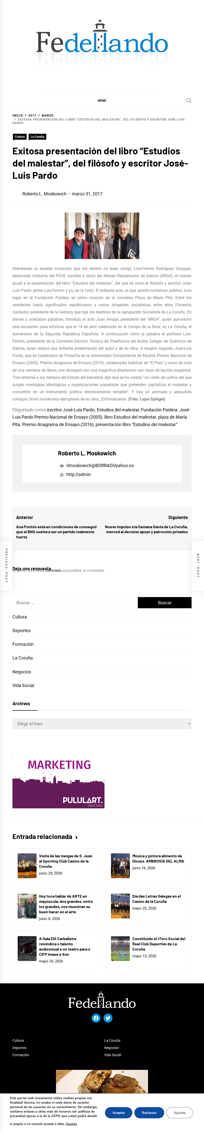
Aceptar (118, 1112)
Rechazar (149, 1112)
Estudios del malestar (118, 409)
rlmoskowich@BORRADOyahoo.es (100, 465)
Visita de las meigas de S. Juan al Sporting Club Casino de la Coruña (65, 861)
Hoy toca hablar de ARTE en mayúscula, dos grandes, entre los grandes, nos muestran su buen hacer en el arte (66, 904)
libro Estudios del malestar (130, 417)
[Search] (189, 101)
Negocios (21, 671)
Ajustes (71, 1124)
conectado (54, 570)
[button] (102, 100)
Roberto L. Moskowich (44, 193)
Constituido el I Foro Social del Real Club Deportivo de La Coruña (158, 943)
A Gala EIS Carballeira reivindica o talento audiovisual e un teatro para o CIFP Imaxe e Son (64, 946)
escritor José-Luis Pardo (71, 409)
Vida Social (23, 685)
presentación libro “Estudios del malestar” (136, 424)
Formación (23, 644)
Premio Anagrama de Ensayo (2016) (58, 424)
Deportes (21, 630)
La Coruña (37, 136)
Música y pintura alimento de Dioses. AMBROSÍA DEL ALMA (158, 858)
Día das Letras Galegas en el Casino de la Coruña (156, 899)
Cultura (20, 136)
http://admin (78, 474)
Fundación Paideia (159, 409)
